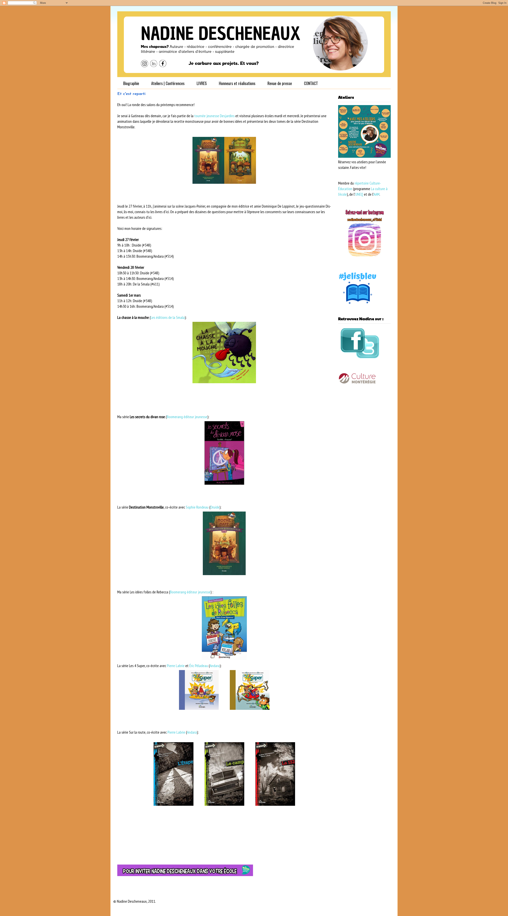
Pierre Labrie (176, 665)
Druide (214, 507)
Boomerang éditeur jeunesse (187, 416)
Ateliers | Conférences (168, 83)
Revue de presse (279, 83)
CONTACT (311, 83)
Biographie (131, 83)
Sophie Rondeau (197, 507)
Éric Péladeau (198, 665)
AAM (376, 194)
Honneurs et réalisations (237, 83)
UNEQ (359, 194)
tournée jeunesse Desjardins (214, 115)
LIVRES (202, 83)
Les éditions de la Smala (168, 317)
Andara (215, 665)
